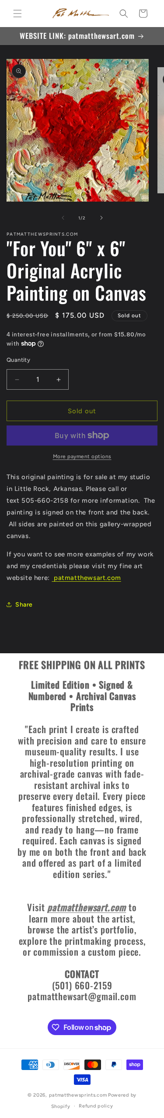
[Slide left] (63, 217)
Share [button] (24, 604)
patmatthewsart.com (86, 578)
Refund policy (96, 1106)
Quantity (18, 360)
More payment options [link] (82, 456)
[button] (17, 13)
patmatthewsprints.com (78, 1095)
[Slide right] (101, 217)
